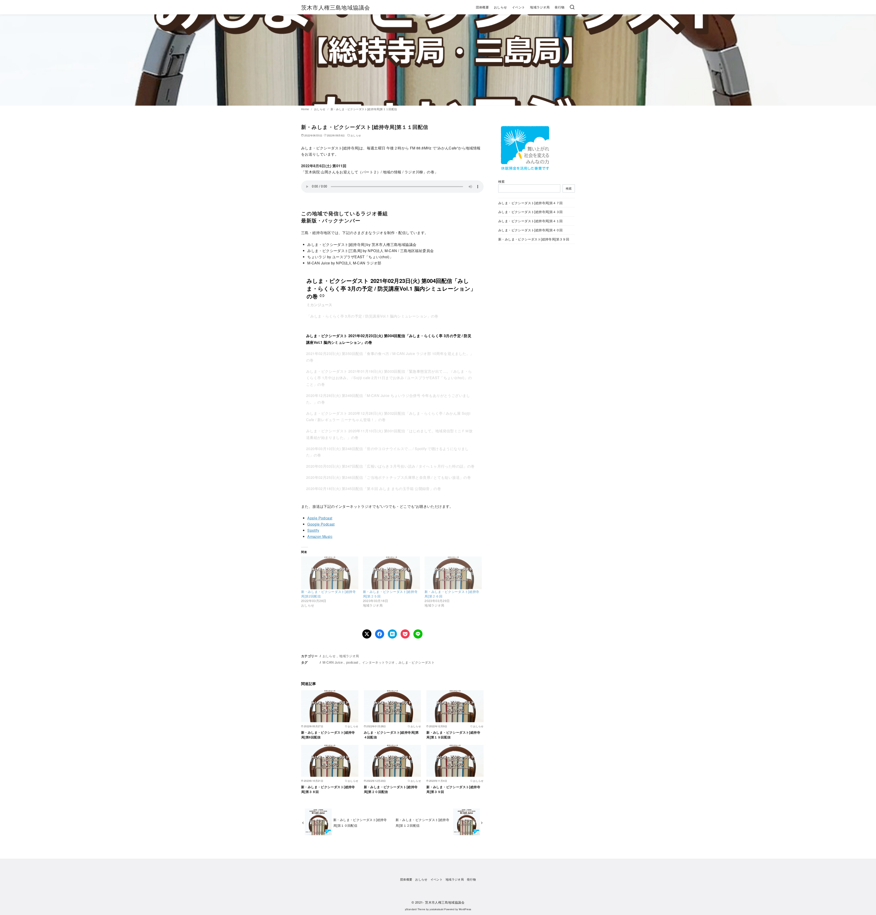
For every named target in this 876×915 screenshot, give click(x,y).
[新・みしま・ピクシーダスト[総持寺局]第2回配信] (329, 572)
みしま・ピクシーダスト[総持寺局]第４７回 (530, 202)
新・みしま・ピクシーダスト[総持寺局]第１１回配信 (364, 109)
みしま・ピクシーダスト (417, 662)
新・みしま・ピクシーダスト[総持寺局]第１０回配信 (360, 822)
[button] (392, 339)
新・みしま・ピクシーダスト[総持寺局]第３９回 (453, 789)
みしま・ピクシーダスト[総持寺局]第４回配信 (391, 734)
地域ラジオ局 (540, 7)
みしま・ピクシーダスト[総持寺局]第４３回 (530, 211)
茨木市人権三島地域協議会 (335, 7)
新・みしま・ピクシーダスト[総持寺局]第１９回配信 (453, 734)
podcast (352, 662)
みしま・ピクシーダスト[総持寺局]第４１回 (530, 220)
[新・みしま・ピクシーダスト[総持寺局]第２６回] (453, 572)
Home (305, 109)
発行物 (559, 7)
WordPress (465, 909)
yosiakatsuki (436, 909)
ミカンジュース (319, 304)
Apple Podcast (319, 518)
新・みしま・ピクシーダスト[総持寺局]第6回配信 (328, 734)
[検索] (572, 7)
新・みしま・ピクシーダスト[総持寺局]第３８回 (328, 789)
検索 (501, 181)
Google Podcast (321, 524)
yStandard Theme (415, 909)
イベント (518, 7)
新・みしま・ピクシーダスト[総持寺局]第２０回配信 (391, 789)
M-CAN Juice (333, 662)
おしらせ (500, 7)
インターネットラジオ (378, 662)
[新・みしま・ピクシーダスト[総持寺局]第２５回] (391, 572)
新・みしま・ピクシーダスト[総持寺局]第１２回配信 (422, 822)
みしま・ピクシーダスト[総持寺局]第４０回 (530, 229)
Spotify (313, 530)
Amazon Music (319, 536)
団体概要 (482, 7)
